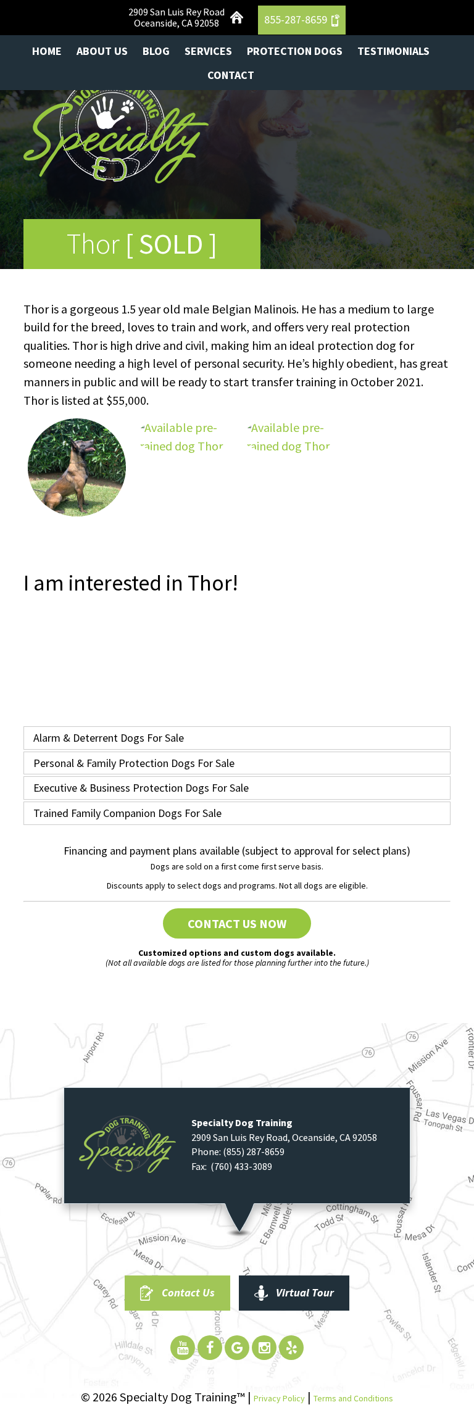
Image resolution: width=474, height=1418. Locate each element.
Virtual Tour (305, 1292)
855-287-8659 (295, 19)
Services (208, 51)
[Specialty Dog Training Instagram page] (264, 1347)
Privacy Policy (279, 1398)
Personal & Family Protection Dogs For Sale (134, 763)
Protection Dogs (295, 51)
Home (47, 51)
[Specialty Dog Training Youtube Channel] (182, 1347)
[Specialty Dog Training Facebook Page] (210, 1347)
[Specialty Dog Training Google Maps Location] (237, 1347)
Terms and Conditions (353, 1398)
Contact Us (188, 1292)
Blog (156, 51)
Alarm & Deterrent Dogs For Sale (108, 738)
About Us (102, 51)
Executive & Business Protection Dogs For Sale (141, 788)
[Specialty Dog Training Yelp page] (291, 1347)
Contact (230, 75)
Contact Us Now (237, 923)
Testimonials (393, 51)
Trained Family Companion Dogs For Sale (127, 813)
